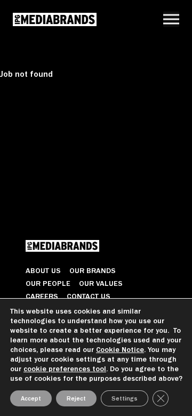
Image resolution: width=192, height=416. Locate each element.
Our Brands (92, 270)
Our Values (101, 283)
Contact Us (88, 296)
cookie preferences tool (64, 368)
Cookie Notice (120, 349)
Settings (124, 398)
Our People (48, 283)
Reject (76, 398)
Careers (42, 296)
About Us (43, 270)
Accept (31, 398)
